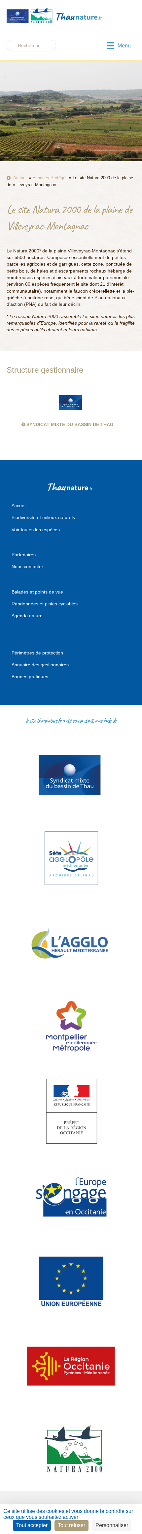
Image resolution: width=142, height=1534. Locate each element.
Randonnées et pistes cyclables (45, 603)
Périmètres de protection (37, 652)
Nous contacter (27, 566)
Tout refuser (71, 1525)
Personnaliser (111, 1525)
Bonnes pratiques (30, 676)
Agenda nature (27, 615)
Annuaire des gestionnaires (40, 664)
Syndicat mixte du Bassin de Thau (69, 424)
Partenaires (24, 554)
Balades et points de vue (37, 591)
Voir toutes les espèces (36, 529)
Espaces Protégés (50, 177)
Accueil (20, 177)
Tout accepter (32, 1525)
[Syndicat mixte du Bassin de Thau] (71, 401)
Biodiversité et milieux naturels (43, 517)
